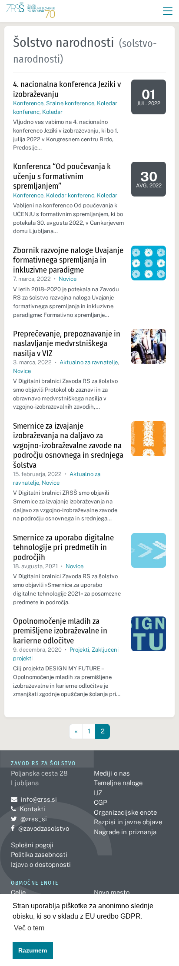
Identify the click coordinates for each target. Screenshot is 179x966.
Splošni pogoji (32, 845)
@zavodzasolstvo (40, 828)
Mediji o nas (112, 773)
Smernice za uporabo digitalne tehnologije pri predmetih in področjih (63, 547)
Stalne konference (70, 103)
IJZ (98, 792)
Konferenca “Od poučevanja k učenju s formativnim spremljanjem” (62, 176)
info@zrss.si (34, 799)
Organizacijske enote (125, 812)
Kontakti (32, 809)
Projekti (79, 649)
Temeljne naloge (118, 782)
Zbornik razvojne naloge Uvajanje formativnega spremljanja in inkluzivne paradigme (68, 260)
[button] (168, 11)
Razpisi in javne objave (128, 822)
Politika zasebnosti (39, 854)
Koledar (52, 112)
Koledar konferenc (70, 195)
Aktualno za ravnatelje (89, 362)
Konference (28, 103)
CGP (100, 802)
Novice (67, 279)
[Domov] (31, 11)
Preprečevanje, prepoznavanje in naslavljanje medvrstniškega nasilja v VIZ (66, 343)
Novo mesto (111, 892)
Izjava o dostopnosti (41, 864)
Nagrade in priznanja (125, 832)
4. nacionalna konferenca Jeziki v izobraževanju (67, 89)
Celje (18, 892)
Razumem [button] (32, 950)
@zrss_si (29, 819)
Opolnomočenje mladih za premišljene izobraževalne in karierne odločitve (60, 631)
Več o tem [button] (29, 928)
